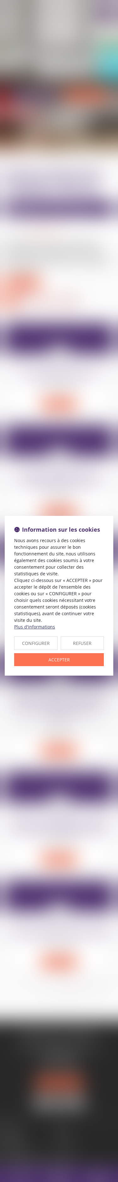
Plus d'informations (34, 627)
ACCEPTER (59, 660)
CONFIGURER (36, 643)
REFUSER (82, 643)
